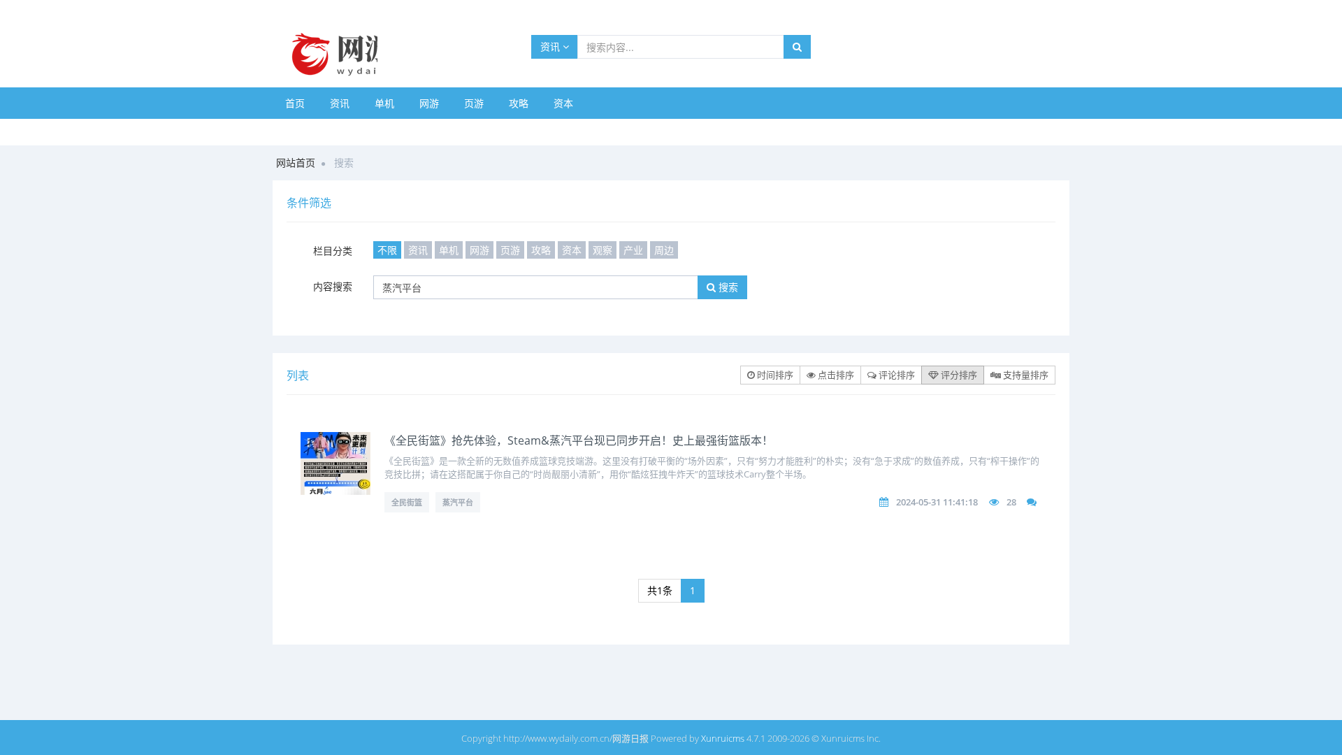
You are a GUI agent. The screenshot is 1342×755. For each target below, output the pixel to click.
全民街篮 (406, 502)
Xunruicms (722, 738)
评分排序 (958, 374)
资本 (563, 103)
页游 (474, 103)
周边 (664, 250)
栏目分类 (332, 250)
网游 (429, 103)
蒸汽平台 (457, 502)
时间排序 (774, 374)
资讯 (551, 46)
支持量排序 (1024, 374)
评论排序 (895, 374)
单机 (384, 103)
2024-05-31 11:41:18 (937, 502)
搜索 (727, 287)
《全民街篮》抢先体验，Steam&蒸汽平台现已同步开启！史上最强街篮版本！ (578, 440)
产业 (633, 250)
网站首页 (295, 162)
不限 (387, 250)
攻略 (518, 103)
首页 (295, 103)
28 (1011, 502)
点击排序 (835, 374)
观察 (602, 250)
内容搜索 (332, 286)
